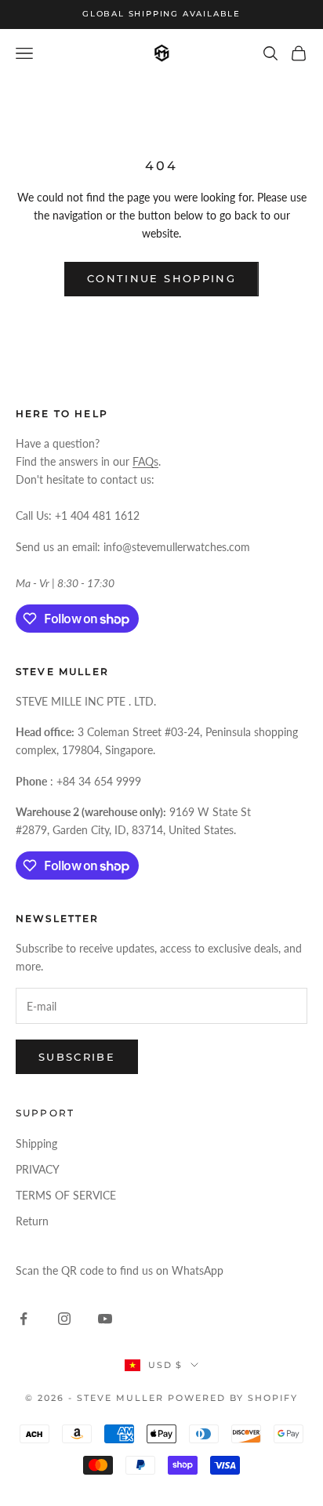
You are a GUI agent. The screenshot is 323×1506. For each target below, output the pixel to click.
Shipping (36, 1143)
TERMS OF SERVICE (66, 1195)
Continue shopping (161, 278)
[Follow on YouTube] (105, 1318)
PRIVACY (38, 1169)
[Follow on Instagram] (64, 1318)
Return (32, 1221)
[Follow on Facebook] (23, 1318)
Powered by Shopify (233, 1397)
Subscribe (76, 1057)
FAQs (145, 461)
